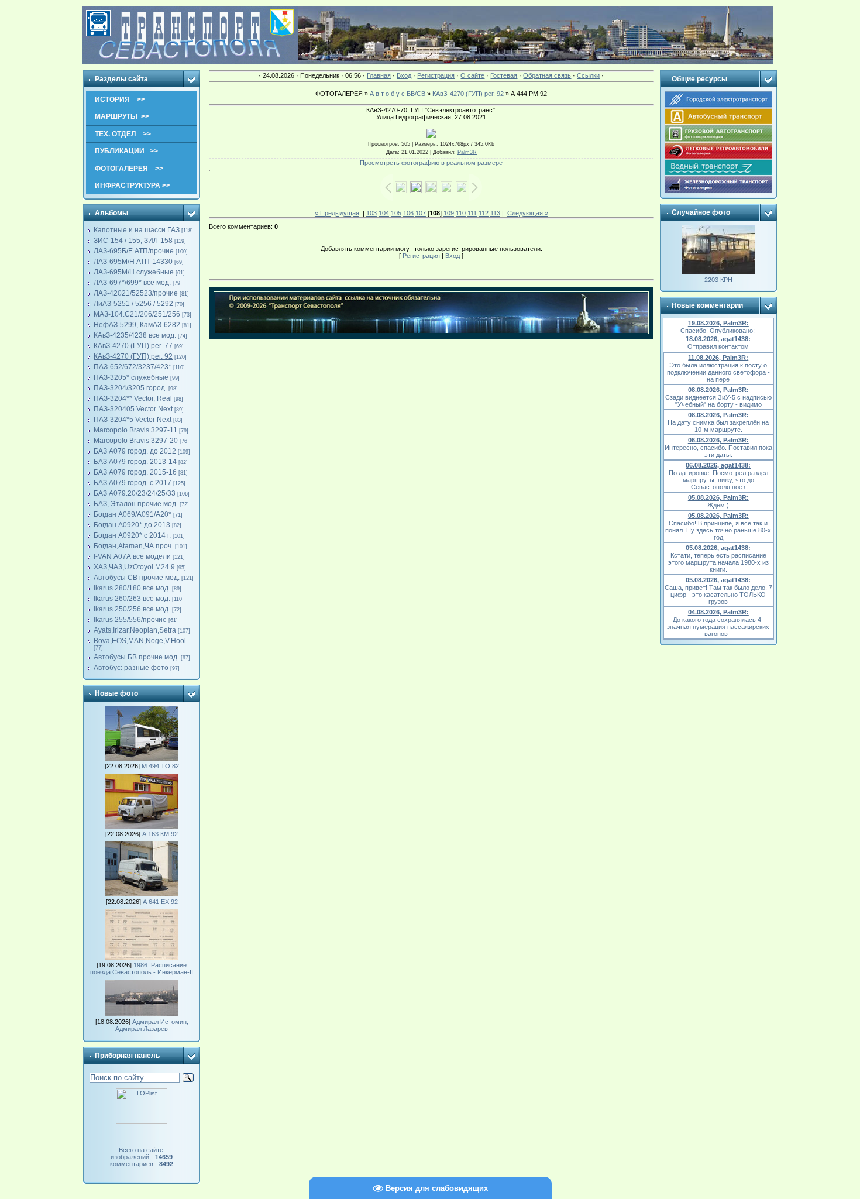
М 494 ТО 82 (160, 765)
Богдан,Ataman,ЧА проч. (133, 546)
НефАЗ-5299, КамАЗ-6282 (137, 325)
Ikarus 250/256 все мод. (132, 609)
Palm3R (467, 152)
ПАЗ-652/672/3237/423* (132, 367)
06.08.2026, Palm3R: (718, 440)
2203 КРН (718, 279)
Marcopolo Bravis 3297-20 (136, 441)
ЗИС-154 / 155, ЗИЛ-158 (133, 240)
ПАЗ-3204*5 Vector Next (132, 419)
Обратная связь (547, 75)
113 (495, 213)
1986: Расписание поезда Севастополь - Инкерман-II (141, 968)
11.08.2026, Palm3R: (718, 357)
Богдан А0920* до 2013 (132, 525)
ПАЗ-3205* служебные (131, 377)
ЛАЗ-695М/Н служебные (134, 272)
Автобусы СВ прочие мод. (137, 577)
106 (408, 213)
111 (472, 213)
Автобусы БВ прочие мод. (136, 657)
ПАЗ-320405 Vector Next (133, 409)
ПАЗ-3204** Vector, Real (133, 398)
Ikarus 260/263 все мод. (132, 599)
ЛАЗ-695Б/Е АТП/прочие (134, 251)
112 (484, 213)
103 (371, 213)
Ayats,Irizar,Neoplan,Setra (135, 630)
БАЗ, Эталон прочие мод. (136, 504)
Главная (379, 75)
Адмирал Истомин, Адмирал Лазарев (151, 1025)
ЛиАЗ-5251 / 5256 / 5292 (133, 304)
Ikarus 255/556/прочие (130, 620)
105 (396, 213)
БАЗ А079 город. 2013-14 (135, 462)
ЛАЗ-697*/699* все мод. (132, 283)
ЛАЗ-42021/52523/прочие (136, 293)
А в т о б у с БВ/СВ (397, 93)
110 (461, 213)
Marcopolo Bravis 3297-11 (135, 430)
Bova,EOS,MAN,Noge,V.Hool (140, 641)
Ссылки (588, 75)
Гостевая (503, 75)
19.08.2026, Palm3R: (718, 323)
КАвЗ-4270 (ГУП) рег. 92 (133, 356)
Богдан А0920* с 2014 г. (132, 535)
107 (420, 213)
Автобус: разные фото (131, 668)
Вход (404, 75)
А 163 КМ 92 (160, 833)
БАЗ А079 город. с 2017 (132, 483)
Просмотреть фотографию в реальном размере (431, 162)
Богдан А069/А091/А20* (132, 514)
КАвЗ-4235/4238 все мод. (135, 335)
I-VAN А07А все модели (132, 556)
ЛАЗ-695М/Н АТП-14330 (133, 261)
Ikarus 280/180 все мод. (132, 588)
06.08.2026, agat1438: (718, 465)
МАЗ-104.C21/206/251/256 (137, 314)
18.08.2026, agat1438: (718, 338)
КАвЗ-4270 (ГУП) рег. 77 (133, 346)
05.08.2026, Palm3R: (718, 497)
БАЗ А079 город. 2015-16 (135, 472)
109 (448, 213)
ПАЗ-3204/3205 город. (130, 388)
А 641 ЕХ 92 (160, 901)
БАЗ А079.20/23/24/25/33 (135, 493)
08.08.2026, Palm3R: (718, 389)
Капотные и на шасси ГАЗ (137, 230)
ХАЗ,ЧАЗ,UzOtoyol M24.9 (134, 567)
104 (384, 213)
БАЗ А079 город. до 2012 (135, 451)
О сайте (472, 75)
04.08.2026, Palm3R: (718, 612)
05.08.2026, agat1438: (718, 547)
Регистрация (436, 75)
